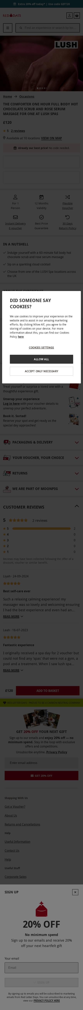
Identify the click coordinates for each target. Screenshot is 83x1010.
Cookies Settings (41, 347)
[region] (41, 337)
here (21, 336)
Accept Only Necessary (41, 371)
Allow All (41, 359)
